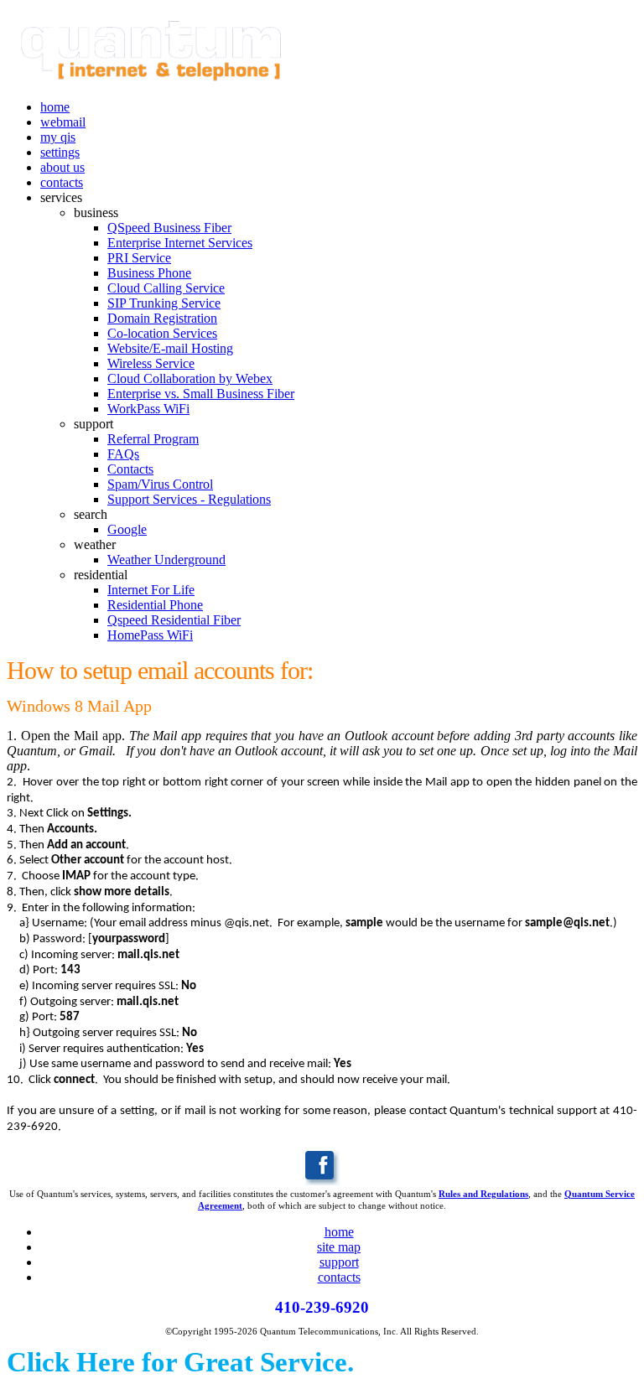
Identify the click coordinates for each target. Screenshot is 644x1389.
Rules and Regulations (483, 1194)
